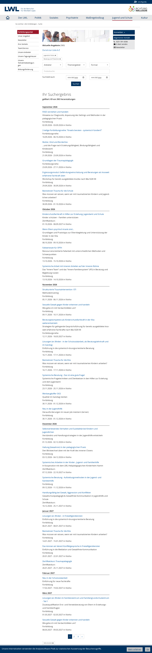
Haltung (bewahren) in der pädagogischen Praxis (64, 447)
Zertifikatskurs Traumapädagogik (57, 561)
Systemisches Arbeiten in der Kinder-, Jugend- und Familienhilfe (70, 462)
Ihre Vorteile (23, 44)
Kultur (144, 17)
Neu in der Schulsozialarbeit (54, 578)
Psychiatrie (72, 17)
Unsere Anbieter (24, 52)
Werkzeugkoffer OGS (51, 393)
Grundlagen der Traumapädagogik (57, 160)
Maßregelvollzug (95, 17)
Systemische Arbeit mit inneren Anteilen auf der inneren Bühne (70, 266)
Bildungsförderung (25, 69)
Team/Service (23, 48)
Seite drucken (48, 643)
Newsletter (22, 40)
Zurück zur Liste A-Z (51, 50)
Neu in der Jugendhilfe (52, 408)
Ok (147, 649)
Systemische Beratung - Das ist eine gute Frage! (63, 375)
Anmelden (119, 32)
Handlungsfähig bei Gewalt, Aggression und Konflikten (66, 492)
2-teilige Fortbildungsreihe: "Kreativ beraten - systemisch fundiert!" (72, 130)
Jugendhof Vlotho (49, 55)
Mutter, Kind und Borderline (55, 142)
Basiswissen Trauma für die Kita (56, 360)
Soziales (54, 17)
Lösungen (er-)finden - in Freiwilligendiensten (62, 516)
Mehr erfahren (134, 649)
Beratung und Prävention (52, 59)
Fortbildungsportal (25, 32)
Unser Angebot (24, 36)
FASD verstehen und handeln (55, 112)
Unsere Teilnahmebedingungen (26, 62)
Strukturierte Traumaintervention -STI (59, 289)
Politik (38, 17)
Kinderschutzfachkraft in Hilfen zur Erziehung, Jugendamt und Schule (73, 214)
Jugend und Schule (122, 17)
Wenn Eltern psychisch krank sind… (58, 229)
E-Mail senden (122, 44)
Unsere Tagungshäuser (27, 56)
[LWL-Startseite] (7, 18)
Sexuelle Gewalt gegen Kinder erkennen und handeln (66, 304)
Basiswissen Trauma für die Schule (57, 190)
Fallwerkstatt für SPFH (52, 247)
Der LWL (22, 17)
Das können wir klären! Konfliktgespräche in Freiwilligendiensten (71, 546)
